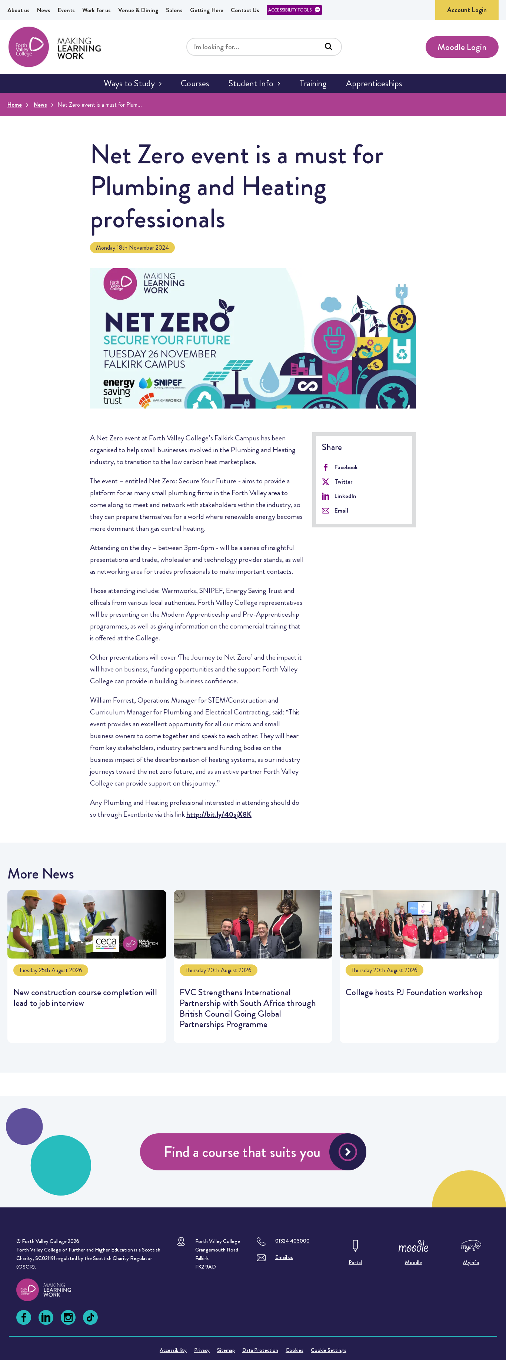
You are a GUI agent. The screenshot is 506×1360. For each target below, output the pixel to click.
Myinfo (471, 1262)
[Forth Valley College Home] (54, 47)
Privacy (202, 1350)
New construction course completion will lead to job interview (86, 966)
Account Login (467, 10)
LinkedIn (345, 496)
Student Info (251, 83)
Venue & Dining (138, 10)
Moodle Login (462, 47)
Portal (355, 1262)
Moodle (413, 1262)
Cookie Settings (328, 1350)
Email (341, 510)
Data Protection (260, 1350)
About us (18, 10)
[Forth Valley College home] (50, 1290)
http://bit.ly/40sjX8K (219, 814)
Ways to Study (129, 83)
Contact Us (245, 10)
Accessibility (173, 1350)
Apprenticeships (374, 83)
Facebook (346, 467)
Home (14, 104)
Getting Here (206, 10)
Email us (284, 1257)
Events (66, 10)
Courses (195, 83)
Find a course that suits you (242, 1152)
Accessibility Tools (290, 10)
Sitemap (226, 1350)
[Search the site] (328, 47)
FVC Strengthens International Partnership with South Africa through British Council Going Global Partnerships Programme (253, 966)
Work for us (96, 10)
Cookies (294, 1350)
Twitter (343, 481)
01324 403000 (292, 1240)
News (43, 10)
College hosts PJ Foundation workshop (419, 966)
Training (313, 83)
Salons (174, 10)
